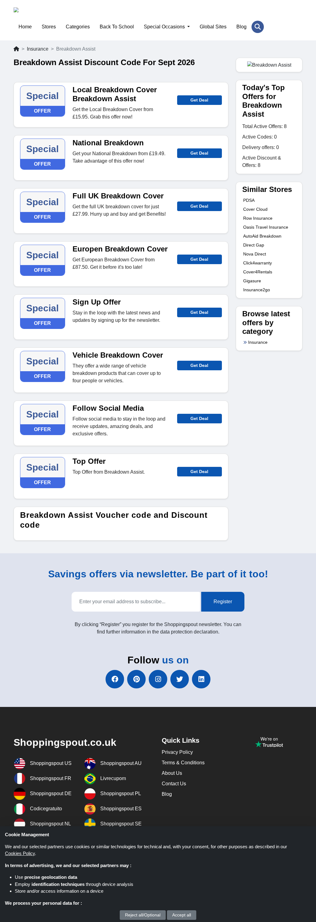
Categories (78, 26)
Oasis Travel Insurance (265, 227)
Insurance (37, 49)
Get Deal (199, 100)
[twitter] (179, 679)
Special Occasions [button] (165, 26)
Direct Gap (253, 245)
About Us (172, 773)
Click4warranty (257, 262)
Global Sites (213, 26)
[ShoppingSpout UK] (44, 14)
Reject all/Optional (142, 914)
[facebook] (115, 679)
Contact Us (174, 783)
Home (25, 26)
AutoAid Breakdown (262, 236)
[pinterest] (136, 679)
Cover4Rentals (257, 271)
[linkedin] (201, 679)
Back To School (117, 26)
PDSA (249, 200)
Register (223, 601)
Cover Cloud (255, 209)
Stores (49, 26)
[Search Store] (258, 27)
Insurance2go (256, 289)
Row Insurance (257, 218)
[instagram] (158, 679)
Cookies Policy (20, 853)
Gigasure (252, 280)
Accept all (181, 914)
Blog (241, 26)
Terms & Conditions (183, 762)
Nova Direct (254, 253)
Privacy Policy (177, 752)
